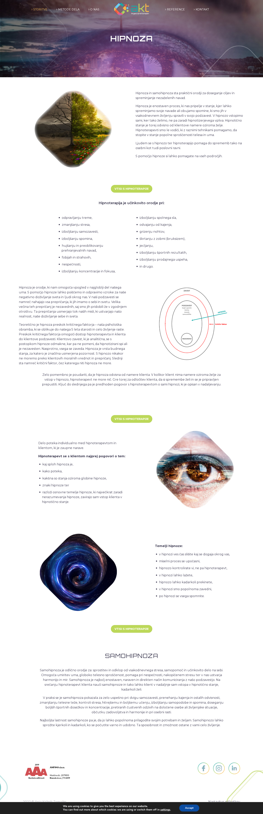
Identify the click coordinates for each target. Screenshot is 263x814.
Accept (189, 808)
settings (165, 809)
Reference (176, 9)
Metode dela (69, 9)
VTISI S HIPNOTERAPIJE (132, 188)
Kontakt (202, 9)
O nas (94, 9)
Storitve (40, 9)
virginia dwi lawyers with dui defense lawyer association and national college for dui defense (89, 740)
